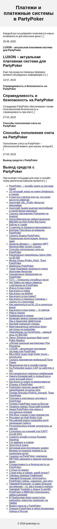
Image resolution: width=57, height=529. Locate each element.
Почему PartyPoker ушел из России (28, 403)
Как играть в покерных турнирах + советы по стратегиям (28, 300)
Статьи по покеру (19, 470)
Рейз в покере (17, 313)
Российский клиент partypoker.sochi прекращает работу (29, 421)
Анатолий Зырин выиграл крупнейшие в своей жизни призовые (31, 209)
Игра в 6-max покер (20, 288)
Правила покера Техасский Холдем (29, 406)
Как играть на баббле (21, 293)
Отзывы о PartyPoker (21, 384)
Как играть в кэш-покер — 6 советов (29, 310)
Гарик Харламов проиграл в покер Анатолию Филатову (28, 270)
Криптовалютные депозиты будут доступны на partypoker (28, 328)
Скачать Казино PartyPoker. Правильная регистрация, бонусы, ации (28, 238)
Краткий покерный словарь (24, 324)
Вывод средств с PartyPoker (25, 505)
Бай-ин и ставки (18, 224)
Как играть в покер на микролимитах (29, 381)
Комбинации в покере (21, 315)
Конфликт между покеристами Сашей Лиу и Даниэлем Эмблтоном (30, 319)
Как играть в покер (19, 290)
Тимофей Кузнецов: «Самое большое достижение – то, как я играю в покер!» (31, 485)
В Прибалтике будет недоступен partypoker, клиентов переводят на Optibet (28, 500)
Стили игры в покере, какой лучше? (29, 472)
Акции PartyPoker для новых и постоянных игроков (26, 410)
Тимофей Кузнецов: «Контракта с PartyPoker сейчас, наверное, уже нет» (31, 479)
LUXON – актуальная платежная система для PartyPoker (27, 350)
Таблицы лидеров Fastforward (26, 475)
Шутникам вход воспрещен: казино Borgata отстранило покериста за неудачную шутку (29, 451)
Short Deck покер (18, 445)
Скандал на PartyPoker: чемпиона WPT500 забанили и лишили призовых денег (31, 459)
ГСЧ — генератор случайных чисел (29, 279)
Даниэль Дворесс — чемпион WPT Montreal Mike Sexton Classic (28, 245)
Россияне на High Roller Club (25, 417)
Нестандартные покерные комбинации (31, 373)
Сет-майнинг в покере (21, 442)
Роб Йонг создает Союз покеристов (29, 415)
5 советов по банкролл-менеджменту (30, 227)
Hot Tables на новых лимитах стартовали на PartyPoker (25, 284)
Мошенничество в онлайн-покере (28, 365)
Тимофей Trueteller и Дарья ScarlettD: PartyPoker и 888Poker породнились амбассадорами (30, 492)
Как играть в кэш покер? (22, 296)
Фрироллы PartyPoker (21, 266)
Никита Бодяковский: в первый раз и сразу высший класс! (30, 377)
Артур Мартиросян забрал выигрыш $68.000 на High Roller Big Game (29, 220)
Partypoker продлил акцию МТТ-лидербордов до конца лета (27, 388)
